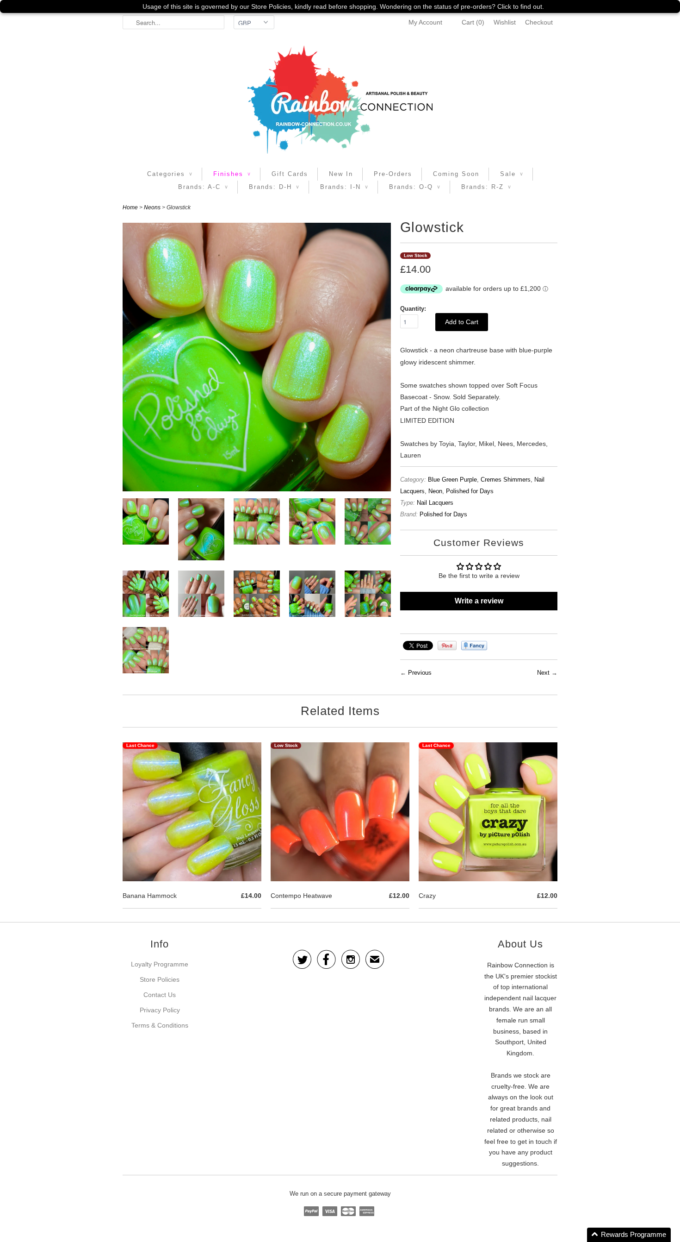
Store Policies (159, 979)
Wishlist (505, 22)
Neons (152, 207)
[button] (629, 1235)
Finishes (232, 173)
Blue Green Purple (452, 479)
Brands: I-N (344, 186)
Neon (435, 491)
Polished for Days (470, 491)
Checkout (539, 22)
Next (543, 672)
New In (341, 173)
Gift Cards (290, 173)
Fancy (474, 645)
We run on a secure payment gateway (340, 1193)
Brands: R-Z (486, 186)
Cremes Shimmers (506, 479)
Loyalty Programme (159, 964)
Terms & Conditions (159, 1025)
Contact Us (159, 994)
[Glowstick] (146, 523)
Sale (511, 173)
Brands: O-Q (414, 186)
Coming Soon (456, 173)
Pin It (447, 645)
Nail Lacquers (435, 502)
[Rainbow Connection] (340, 99)
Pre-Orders (393, 173)
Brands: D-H (274, 186)
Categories (169, 173)
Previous (420, 672)
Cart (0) (473, 22)
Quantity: (413, 308)
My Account (425, 22)
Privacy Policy (160, 1010)
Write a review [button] (479, 601)
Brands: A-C (203, 186)
